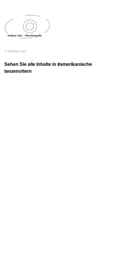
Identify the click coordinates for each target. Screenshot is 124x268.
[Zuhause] (27, 26)
